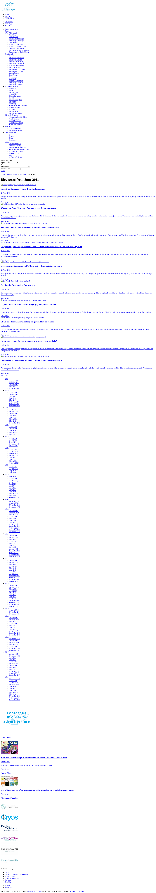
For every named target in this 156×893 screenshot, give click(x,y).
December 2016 (14, 639)
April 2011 (13, 541)
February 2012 (14, 562)
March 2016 (13, 644)
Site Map (8, 882)
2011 (25, 174)
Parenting (12, 104)
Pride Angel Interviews (17, 63)
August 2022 (13, 409)
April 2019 (13, 478)
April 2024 (13, 438)
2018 (6, 677)
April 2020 (13, 392)
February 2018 (14, 684)
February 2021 (14, 383)
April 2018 (13, 681)
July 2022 (12, 415)
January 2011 (13, 535)
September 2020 (14, 406)
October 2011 (13, 553)
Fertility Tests (13, 111)
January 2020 (13, 394)
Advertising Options (16, 123)
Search (7, 25)
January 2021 (13, 385)
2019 (6, 474)
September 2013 (14, 600)
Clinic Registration (15, 125)
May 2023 (12, 434)
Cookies (8, 880)
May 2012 (12, 568)
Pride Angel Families (16, 83)
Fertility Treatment (15, 113)
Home (7, 31)
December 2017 (14, 656)
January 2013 (13, 585)
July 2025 (12, 457)
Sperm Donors (14, 73)
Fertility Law (13, 92)
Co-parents (13, 77)
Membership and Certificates (19, 50)
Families (8, 126)
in (1, 165)
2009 (6, 499)
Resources (12, 88)
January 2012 (13, 560)
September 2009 (14, 501)
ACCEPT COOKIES (77, 891)
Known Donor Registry (17, 44)
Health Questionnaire (16, 65)
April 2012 (13, 566)
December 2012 (14, 581)
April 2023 (13, 427)
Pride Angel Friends (16, 84)
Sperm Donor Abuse (16, 71)
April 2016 (13, 646)
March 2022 (13, 419)
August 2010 (13, 524)
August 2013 (13, 599)
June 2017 (12, 660)
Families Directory (15, 130)
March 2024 (13, 446)
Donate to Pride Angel (16, 39)
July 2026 (12, 471)
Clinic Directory (14, 119)
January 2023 (13, 429)
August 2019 (13, 480)
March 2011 (13, 539)
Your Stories (13, 42)
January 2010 (13, 511)
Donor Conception (15, 100)
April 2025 (13, 450)
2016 (6, 637)
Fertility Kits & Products (17, 147)
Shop (7, 142)
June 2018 (12, 690)
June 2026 (12, 472)
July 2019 (12, 488)
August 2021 (13, 381)
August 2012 (13, 574)
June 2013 (12, 595)
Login (7, 14)
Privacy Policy (10, 876)
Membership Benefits (16, 58)
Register (8, 16)
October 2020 (14, 402)
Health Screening (15, 96)
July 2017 (12, 658)
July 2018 (12, 686)
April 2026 (13, 467)
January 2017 (13, 665)
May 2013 (12, 593)
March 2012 (13, 564)
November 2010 (14, 530)
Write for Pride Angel (16, 48)
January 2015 (13, 618)
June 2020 (12, 398)
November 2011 (14, 555)
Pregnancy (12, 102)
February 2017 (14, 663)
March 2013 (13, 589)
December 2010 (14, 532)
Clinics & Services (11, 115)
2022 (6, 408)
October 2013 (14, 602)
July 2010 (12, 522)
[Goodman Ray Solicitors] (9, 854)
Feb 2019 (12, 484)
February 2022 (14, 411)
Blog (11, 138)
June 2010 (12, 520)
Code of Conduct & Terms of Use (16, 874)
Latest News (6, 737)
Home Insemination (11, 29)
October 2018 (14, 698)
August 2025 (13, 451)
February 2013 (14, 587)
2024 (6, 436)
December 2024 (14, 444)
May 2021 (12, 387)
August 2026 (13, 469)
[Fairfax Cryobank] (9, 833)
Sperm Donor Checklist (17, 69)
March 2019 (13, 493)
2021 (6, 379)
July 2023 (12, 430)
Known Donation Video (17, 46)
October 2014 (14, 610)
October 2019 (14, 497)
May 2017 (12, 669)
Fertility (12, 98)
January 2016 (13, 641)
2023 (6, 425)
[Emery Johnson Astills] (9, 865)
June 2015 (12, 627)
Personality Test (14, 67)
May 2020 (12, 400)
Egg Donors (13, 75)
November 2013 (14, 604)
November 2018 (14, 696)
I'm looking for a (6, 161)
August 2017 (13, 654)
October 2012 (14, 577)
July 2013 (12, 597)
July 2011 (12, 547)
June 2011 (12, 545)
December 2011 (14, 556)
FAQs (11, 90)
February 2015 (14, 620)
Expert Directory (15, 121)
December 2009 (14, 507)
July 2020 (12, 396)
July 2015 (12, 629)
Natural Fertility (14, 107)
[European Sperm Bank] (9, 811)
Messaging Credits (15, 60)
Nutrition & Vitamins (16, 151)
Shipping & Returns (11, 878)
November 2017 (14, 671)
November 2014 (14, 612)
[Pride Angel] (9, 11)
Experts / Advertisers (16, 81)
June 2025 (12, 459)
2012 (6, 558)
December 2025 (14, 453)
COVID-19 (9, 22)
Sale (10, 155)
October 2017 (14, 673)
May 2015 (12, 625)
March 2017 (13, 667)
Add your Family (15, 128)
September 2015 (14, 633)
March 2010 (13, 514)
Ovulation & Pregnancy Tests (19, 149)
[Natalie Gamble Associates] (9, 844)
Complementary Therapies (18, 105)
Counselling (13, 94)
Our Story (12, 35)
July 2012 (12, 572)
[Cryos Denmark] (9, 822)
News (11, 134)
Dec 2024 (12, 442)
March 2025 (13, 461)
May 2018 (12, 694)
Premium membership (16, 61)
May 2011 (12, 543)
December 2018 (14, 679)
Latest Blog (6, 773)
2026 (6, 465)
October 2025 (14, 463)
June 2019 (12, 492)
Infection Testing (15, 146)
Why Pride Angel (11, 33)
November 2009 (14, 505)
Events (11, 136)
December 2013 (14, 606)
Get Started (9, 54)
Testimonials (13, 37)
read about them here (35, 891)
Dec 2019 (12, 476)
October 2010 (14, 528)
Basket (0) (8, 24)
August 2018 (13, 683)
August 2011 (13, 549)
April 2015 (13, 623)
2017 (6, 652)
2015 (6, 616)
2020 (6, 390)
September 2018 (14, 700)
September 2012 (14, 576)
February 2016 (14, 642)
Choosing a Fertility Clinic (18, 117)
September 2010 (14, 526)
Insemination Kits (15, 144)
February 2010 (14, 513)
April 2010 (13, 516)
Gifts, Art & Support (16, 157)
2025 (6, 448)
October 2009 (14, 503)
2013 (6, 583)
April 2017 (13, 662)
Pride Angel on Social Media (19, 52)
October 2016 (14, 650)
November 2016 (14, 648)
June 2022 (12, 417)
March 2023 (13, 432)
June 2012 (12, 570)
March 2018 (13, 692)
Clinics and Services (9, 798)
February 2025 (14, 455)
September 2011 (14, 551)
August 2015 (13, 631)
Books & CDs (14, 153)
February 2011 (14, 537)
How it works (14, 56)
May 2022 (12, 421)
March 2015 (13, 621)
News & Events (10, 132)
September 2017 (14, 675)
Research (12, 140)
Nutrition (12, 109)
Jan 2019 (12, 486)
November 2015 (14, 635)
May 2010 (12, 518)
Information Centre (11, 86)
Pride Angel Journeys (16, 40)
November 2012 (14, 579)
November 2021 (14, 388)
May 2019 (12, 495)
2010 (6, 509)
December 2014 (14, 614)
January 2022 (13, 413)
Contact (7, 872)
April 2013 (13, 591)
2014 (6, 608)
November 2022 (14, 423)
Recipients (12, 79)
